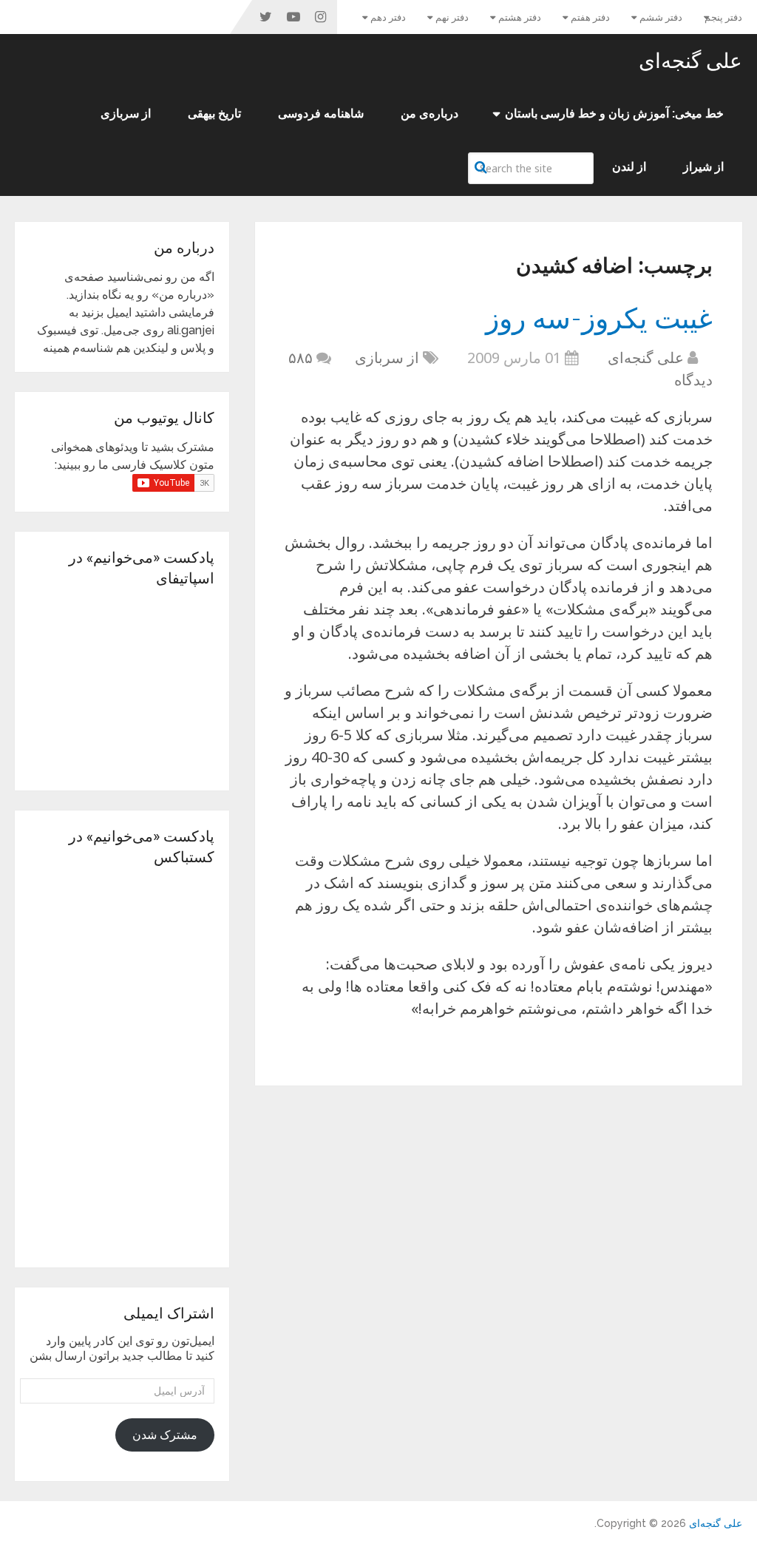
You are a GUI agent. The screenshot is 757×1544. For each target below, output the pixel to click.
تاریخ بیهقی (214, 113)
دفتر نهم (452, 17)
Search (483, 167)
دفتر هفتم (590, 17)
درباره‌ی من (429, 113)
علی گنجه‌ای (690, 60)
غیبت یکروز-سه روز (599, 317)
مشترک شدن (164, 1435)
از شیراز (703, 167)
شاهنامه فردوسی (321, 113)
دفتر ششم (660, 17)
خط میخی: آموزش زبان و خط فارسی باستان (614, 113)
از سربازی (126, 113)
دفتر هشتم (519, 17)
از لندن (629, 167)
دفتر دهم (388, 17)
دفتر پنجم (723, 17)
